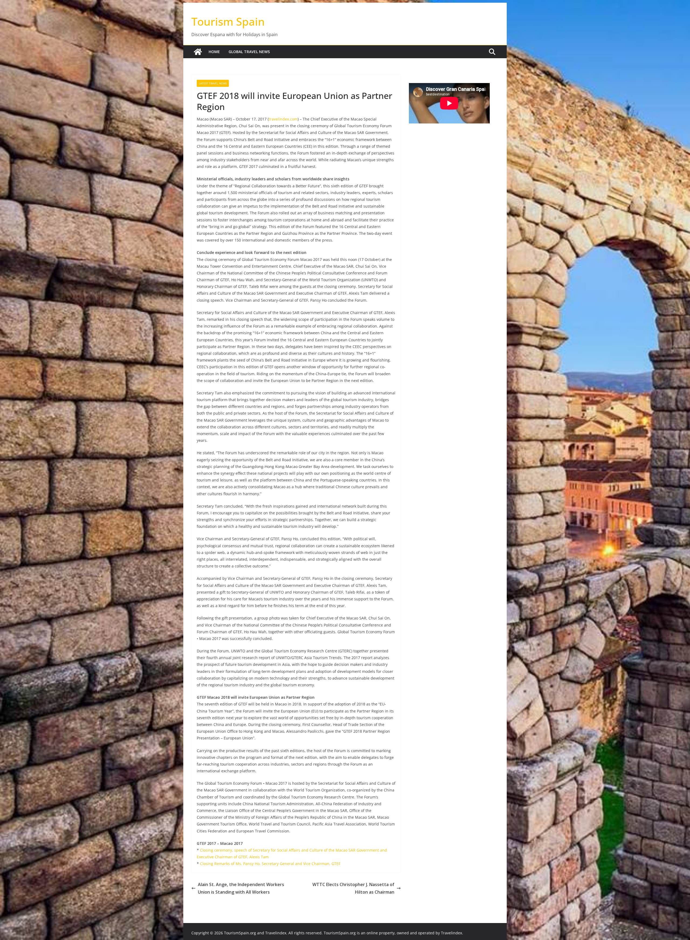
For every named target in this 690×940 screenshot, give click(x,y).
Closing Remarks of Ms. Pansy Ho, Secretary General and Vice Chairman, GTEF (270, 863)
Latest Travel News (213, 83)
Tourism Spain (228, 21)
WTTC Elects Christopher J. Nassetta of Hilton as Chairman (353, 888)
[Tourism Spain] (197, 51)
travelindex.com (283, 119)
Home (214, 51)
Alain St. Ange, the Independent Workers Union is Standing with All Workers (241, 888)
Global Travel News (249, 51)
